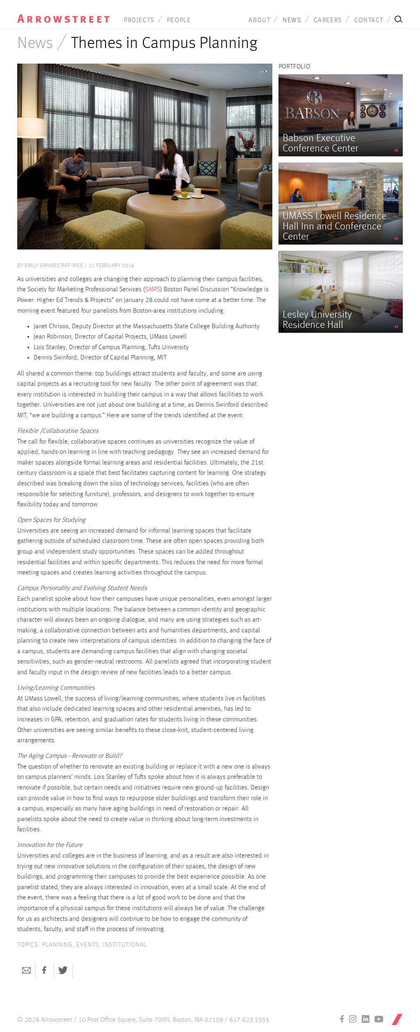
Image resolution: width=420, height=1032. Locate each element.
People (179, 20)
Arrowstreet (63, 12)
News (292, 20)
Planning (57, 945)
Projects (139, 20)
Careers (328, 20)
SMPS (152, 289)
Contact (368, 20)
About (259, 20)
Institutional (125, 945)
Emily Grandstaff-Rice (54, 265)
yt (378, 1019)
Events (87, 945)
